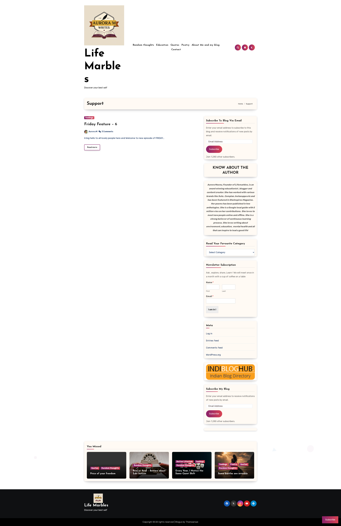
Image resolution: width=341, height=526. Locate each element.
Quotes (174, 45)
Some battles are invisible (233, 473)
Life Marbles (102, 66)
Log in (209, 333)
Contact (176, 49)
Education (162, 45)
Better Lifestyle (184, 461)
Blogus (178, 522)
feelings (89, 118)
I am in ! (212, 309)
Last (224, 291)
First (208, 291)
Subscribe (214, 149)
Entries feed (212, 340)
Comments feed (214, 347)
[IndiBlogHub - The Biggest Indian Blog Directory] (230, 372)
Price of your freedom (102, 473)
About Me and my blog (206, 45)
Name (210, 282)
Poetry (185, 45)
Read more (92, 147)
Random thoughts (143, 45)
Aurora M (93, 131)
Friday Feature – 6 (100, 124)
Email (209, 296)
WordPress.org (213, 355)
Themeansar (192, 522)
